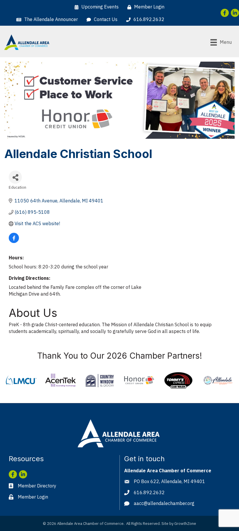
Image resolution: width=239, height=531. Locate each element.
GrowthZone (185, 523)
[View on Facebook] (14, 241)
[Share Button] (15, 177)
